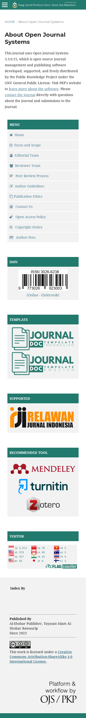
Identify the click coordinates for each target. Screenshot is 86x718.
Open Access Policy (30, 217)
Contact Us (23, 206)
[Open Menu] (5, 5)
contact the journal (20, 94)
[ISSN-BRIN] (43, 289)
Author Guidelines (29, 186)
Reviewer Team (27, 165)
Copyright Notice (28, 227)
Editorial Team (27, 155)
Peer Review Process (31, 176)
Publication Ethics (28, 196)
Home (10, 22)
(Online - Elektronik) (43, 295)
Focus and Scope (27, 145)
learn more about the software (34, 89)
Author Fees (25, 237)
